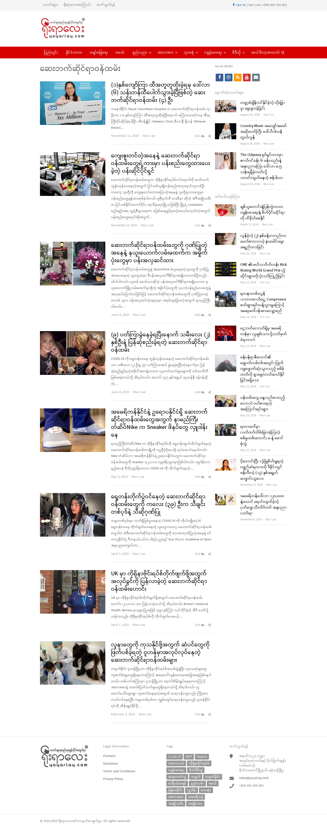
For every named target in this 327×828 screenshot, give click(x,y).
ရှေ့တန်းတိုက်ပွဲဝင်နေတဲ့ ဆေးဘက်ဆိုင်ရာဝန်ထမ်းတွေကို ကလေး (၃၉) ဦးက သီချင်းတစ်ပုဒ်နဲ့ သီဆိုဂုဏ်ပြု (158, 504)
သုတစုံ (189, 52)
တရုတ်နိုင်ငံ (212, 776)
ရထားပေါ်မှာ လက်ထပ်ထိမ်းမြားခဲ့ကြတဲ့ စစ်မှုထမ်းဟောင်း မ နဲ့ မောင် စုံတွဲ (261, 435)
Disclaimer (110, 764)
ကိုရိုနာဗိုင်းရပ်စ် (199, 763)
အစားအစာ (175, 797)
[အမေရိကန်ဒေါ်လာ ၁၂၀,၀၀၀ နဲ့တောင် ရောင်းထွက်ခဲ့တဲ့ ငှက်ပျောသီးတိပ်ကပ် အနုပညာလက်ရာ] (226, 496)
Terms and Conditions (119, 771)
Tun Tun (265, 282)
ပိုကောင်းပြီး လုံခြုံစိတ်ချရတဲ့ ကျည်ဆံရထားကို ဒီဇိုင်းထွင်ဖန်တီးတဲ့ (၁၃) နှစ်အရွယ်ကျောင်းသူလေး (261, 470)
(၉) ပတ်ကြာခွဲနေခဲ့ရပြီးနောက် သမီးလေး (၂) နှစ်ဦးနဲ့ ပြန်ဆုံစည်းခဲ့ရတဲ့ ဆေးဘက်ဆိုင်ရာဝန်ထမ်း (160, 342)
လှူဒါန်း (191, 790)
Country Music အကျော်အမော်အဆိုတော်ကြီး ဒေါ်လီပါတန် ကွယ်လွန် (263, 132)
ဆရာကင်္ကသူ (177, 776)
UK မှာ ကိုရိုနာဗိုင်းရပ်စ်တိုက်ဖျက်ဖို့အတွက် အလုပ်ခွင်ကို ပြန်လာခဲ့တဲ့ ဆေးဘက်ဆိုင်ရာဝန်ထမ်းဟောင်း (159, 581)
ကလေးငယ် (176, 763)
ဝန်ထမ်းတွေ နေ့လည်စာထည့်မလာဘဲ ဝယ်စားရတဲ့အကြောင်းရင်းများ (262, 403)
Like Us (240, 5)
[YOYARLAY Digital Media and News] (69, 28)
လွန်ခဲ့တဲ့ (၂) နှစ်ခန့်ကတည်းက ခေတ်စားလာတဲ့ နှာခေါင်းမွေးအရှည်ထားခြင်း (263, 241)
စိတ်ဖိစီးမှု (196, 770)
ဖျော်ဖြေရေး (99, 52)
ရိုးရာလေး (65, 821)
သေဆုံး (206, 790)
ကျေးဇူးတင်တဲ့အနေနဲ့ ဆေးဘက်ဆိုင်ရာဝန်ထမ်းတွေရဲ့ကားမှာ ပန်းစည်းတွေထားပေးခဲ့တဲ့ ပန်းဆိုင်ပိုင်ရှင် (160, 163)
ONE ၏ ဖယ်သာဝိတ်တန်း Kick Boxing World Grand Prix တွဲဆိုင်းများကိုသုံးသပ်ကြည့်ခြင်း (263, 270)
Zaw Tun (268, 114)
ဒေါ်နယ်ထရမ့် (177, 783)
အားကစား (165, 52)
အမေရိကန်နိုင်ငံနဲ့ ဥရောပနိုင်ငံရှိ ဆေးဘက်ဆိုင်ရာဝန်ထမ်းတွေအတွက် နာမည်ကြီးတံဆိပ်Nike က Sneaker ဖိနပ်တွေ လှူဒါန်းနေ (159, 423)
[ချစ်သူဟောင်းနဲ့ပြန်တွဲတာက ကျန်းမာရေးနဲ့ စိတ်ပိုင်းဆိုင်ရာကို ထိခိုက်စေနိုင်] (226, 207)
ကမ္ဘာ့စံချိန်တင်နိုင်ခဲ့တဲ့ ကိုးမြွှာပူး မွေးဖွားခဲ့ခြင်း (262, 106)
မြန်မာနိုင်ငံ (175, 790)
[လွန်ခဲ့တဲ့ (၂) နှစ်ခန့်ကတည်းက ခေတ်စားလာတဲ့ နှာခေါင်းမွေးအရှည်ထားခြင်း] (226, 236)
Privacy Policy (113, 779)
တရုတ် (195, 776)
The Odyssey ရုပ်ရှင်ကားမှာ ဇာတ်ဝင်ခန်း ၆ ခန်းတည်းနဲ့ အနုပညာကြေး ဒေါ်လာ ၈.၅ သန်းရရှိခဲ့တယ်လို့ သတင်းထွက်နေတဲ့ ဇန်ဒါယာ (261, 166)
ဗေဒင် (120, 52)
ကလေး (202, 756)
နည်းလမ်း (197, 783)
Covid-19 (174, 756)
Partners (109, 756)
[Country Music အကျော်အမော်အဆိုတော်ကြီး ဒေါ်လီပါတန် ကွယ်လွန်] (226, 126)
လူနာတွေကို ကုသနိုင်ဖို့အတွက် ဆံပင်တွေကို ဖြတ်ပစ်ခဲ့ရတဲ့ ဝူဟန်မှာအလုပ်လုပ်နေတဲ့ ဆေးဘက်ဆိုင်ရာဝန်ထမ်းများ (160, 652)
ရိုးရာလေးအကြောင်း (77, 5)
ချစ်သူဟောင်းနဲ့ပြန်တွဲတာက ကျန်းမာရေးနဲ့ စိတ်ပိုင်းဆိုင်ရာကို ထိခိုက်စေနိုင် (262, 213)
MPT (189, 756)
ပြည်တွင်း (51, 52)
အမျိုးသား (195, 803)
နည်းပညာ (139, 52)
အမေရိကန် (195, 797)
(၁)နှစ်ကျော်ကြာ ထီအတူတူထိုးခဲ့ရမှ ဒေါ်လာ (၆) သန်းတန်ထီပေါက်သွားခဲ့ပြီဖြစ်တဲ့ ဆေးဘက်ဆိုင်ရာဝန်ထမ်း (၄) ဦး (160, 92)
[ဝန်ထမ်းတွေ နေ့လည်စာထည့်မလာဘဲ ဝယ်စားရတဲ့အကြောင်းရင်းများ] (226, 398)
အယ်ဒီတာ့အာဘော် (265, 52)
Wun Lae (149, 136)
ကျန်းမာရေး (213, 52)
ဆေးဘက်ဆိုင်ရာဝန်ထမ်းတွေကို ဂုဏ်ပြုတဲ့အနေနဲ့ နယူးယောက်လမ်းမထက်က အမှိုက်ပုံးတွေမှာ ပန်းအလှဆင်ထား (159, 253)
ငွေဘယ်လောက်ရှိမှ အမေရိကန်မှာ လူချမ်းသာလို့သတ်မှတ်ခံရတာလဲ (263, 334)
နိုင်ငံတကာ (74, 52)
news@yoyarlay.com (254, 778)
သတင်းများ (50, 5)
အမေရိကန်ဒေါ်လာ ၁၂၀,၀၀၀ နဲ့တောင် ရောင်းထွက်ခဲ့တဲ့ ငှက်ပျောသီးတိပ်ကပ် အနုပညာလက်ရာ (263, 505)
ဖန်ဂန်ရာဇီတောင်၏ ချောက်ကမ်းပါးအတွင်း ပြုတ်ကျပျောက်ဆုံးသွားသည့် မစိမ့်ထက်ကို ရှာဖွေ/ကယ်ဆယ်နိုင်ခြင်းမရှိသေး (262, 368)
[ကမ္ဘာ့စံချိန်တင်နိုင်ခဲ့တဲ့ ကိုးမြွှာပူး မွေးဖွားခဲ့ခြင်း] (226, 103)
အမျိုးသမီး (175, 803)
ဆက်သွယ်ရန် (106, 5)
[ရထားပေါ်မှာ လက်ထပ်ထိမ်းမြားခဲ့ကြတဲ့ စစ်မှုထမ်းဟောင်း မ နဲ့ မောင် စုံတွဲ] (226, 427)
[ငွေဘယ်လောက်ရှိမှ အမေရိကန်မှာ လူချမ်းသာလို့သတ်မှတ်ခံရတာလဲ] (226, 328)
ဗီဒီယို (236, 52)
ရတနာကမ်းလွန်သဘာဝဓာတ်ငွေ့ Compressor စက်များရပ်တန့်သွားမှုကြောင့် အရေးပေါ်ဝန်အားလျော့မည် (263, 302)
